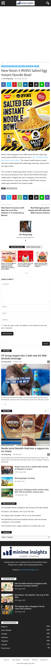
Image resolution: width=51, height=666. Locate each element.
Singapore (29, 66)
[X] (9, 84)
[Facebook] (3, 84)
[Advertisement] (25, 33)
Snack (36, 66)
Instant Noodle (16, 62)
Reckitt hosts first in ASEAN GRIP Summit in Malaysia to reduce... (31, 468)
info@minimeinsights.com (30, 570)
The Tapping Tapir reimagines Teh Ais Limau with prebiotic (21, 515)
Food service (5, 648)
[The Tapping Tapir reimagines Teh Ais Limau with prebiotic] (7, 609)
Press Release (6, 630)
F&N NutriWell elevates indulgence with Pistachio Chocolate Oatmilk (24, 508)
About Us (6, 660)
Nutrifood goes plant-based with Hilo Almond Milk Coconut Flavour (39, 210)
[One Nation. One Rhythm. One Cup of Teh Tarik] (7, 598)
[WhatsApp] (20, 84)
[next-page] (27, 273)
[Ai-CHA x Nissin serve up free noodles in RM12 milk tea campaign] (25, 256)
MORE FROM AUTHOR (33, 247)
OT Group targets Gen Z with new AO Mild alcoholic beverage (24, 357)
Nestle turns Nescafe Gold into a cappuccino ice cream (25, 450)
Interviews (26, 660)
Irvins (9, 188)
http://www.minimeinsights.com (25, 237)
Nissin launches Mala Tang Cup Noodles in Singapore (40, 264)
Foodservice (43, 660)
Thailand (4, 634)
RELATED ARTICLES (17, 247)
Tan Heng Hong (8, 79)
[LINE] (41, 84)
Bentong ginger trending (25, 478)
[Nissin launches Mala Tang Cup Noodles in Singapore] (42, 256)
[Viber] (47, 84)
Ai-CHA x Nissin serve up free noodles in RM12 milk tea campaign (25, 264)
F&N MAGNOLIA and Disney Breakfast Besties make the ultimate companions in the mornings (24, 521)
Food (8, 62)
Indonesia (4, 637)
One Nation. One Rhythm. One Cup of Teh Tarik (17, 511)
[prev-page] (24, 273)
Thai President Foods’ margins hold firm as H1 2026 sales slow (23, 526)
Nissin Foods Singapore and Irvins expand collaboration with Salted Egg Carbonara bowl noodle (8, 266)
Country (21, 66)
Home (3, 62)
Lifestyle (4, 644)
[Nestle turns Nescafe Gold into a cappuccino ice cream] (25, 430)
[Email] (30, 84)
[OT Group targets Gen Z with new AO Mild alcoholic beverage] (25, 379)
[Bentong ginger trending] (7, 481)
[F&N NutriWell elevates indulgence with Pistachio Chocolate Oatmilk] (7, 586)
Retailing (34, 660)
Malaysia (4, 627)
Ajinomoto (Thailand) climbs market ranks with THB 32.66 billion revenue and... (32, 490)
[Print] (36, 84)
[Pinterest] (14, 84)
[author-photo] (25, 226)
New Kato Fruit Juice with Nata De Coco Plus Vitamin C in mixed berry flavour (12, 211)
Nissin (14, 188)
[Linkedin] (25, 84)
